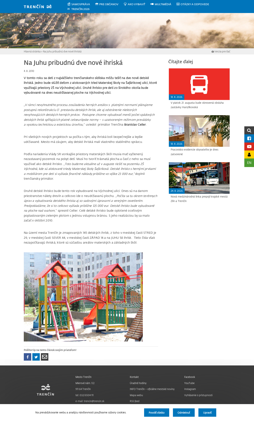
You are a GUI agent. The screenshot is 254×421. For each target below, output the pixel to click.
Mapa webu (136, 395)
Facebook (189, 376)
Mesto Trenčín (83, 376)
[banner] (39, 6)
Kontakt (134, 376)
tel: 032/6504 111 (84, 395)
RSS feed (134, 401)
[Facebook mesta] (249, 138)
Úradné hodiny (138, 383)
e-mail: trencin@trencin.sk (89, 401)
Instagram (190, 389)
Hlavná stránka (32, 51)
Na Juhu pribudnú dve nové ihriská (62, 51)
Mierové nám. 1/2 (84, 383)
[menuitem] (81, 4)
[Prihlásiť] (249, 154)
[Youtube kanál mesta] (249, 146)
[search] (249, 130)
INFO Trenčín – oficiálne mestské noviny (152, 389)
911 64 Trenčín (83, 389)
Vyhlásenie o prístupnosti (198, 395)
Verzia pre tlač (222, 51)
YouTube (189, 383)
